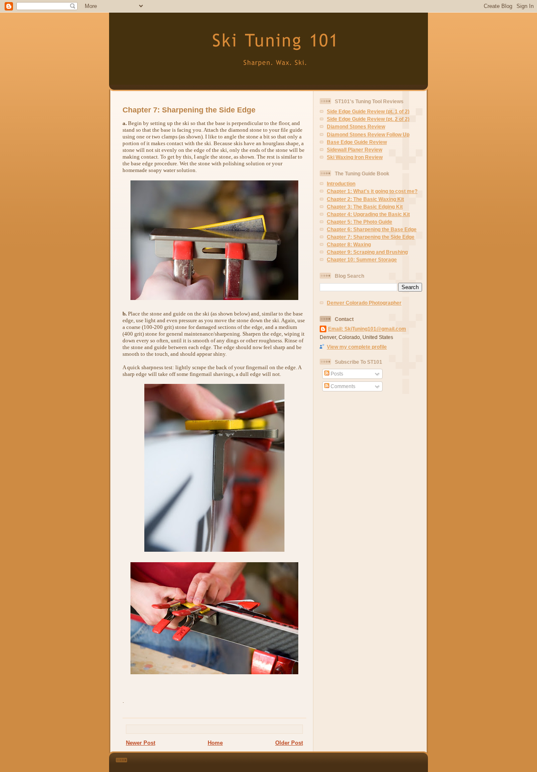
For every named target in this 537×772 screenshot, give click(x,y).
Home (215, 743)
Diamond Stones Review (356, 126)
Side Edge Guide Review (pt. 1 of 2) (368, 111)
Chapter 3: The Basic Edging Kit (365, 206)
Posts (336, 373)
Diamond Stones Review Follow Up (368, 134)
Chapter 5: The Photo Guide (359, 221)
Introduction (341, 183)
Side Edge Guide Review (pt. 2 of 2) (368, 119)
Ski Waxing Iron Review (355, 157)
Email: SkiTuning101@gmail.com (367, 328)
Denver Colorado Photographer (364, 302)
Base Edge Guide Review (357, 142)
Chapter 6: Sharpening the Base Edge (372, 229)
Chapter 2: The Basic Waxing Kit (365, 199)
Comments (342, 386)
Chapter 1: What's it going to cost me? (372, 191)
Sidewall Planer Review (354, 149)
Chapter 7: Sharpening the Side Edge (189, 110)
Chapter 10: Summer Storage (362, 259)
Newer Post (140, 743)
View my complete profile (357, 346)
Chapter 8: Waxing (349, 244)
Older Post (289, 743)
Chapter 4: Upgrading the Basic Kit (368, 214)
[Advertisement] (285, 761)
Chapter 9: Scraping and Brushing (367, 252)
